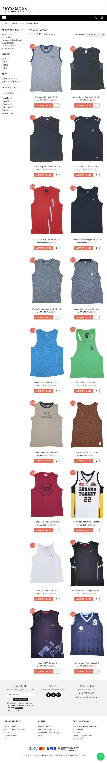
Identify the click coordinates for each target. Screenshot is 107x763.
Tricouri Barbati (8, 48)
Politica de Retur (44, 729)
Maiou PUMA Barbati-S (47, 663)
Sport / (14, 23)
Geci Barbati (6, 37)
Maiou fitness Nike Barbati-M (47, 382)
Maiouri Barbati (8, 43)
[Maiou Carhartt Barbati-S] (87, 425)
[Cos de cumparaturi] (102, 17)
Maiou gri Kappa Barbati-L (46, 97)
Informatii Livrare (10, 735)
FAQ (5, 739)
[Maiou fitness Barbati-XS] (87, 353)
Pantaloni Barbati (8, 45)
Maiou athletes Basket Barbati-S (87, 522)
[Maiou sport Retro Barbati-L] (87, 634)
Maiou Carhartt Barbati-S (87, 452)
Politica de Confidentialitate (15, 709)
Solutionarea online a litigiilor (49, 732)
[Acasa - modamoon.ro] (15, 10)
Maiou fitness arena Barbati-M (87, 309)
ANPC (40, 735)
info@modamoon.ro (88, 697)
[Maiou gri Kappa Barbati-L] (47, 68)
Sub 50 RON (9, 78)
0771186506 (88, 693)
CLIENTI (42, 721)
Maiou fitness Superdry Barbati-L (46, 309)
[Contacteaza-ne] (96, 17)
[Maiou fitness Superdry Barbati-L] (47, 281)
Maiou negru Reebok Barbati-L (47, 166)
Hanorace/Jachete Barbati (12, 40)
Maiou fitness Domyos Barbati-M (87, 97)
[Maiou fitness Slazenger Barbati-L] (87, 563)
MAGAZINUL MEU (12, 721)
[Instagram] (58, 694)
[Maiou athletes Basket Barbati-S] (87, 494)
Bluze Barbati (7, 34)
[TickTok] (53, 694)
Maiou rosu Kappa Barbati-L (47, 522)
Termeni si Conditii (11, 726)
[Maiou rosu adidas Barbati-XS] (47, 210)
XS (5, 59)
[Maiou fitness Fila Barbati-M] (87, 139)
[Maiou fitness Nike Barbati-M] (47, 353)
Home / (7, 23)
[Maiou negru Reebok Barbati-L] (47, 139)
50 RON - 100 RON (11, 82)
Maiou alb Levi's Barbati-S (46, 590)
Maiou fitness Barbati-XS (87, 382)
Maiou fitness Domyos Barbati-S (87, 239)
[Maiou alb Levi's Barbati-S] (47, 563)
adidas (6, 98)
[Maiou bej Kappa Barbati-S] (47, 425)
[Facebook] (48, 694)
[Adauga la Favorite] (57, 105)
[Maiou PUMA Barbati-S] (47, 634)
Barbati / (22, 23)
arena (6, 101)
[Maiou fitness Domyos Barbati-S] (87, 210)
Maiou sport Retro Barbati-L (87, 663)
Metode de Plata (44, 726)
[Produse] (4, 18)
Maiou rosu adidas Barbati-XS (47, 239)
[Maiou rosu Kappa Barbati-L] (47, 494)
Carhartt (7, 104)
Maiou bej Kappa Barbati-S (47, 452)
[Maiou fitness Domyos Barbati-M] (87, 68)
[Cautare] (102, 10)
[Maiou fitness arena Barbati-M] (87, 281)
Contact (7, 732)
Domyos (7, 107)
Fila (5, 110)
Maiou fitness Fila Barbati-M (87, 166)
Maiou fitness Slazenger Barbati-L (87, 590)
